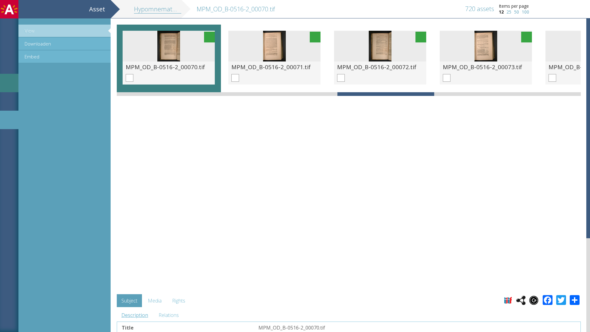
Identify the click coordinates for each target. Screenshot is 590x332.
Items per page (514, 6)
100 (525, 12)
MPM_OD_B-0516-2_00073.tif (482, 67)
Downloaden (38, 44)
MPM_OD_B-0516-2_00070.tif (165, 67)
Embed (32, 56)
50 (516, 12)
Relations (169, 315)
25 (508, 12)
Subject (129, 300)
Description (134, 315)
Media (155, 300)
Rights (178, 300)
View (29, 31)
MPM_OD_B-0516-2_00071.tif (271, 67)
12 (501, 12)
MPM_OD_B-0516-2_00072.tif (376, 67)
